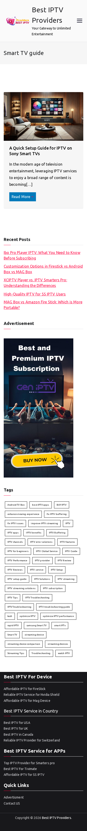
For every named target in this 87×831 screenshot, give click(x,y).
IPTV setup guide (17, 579)
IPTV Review (64, 560)
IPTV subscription (53, 588)
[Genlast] (38, 407)
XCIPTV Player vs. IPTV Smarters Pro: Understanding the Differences (35, 283)
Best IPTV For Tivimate (20, 769)
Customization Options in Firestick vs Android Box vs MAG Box (43, 269)
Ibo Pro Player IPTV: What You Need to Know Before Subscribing (42, 255)
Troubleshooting (41, 653)
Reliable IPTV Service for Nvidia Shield (31, 694)
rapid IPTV (13, 625)
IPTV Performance (17, 560)
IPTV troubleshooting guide (54, 607)
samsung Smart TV (36, 625)
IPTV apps (13, 532)
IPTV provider (42, 560)
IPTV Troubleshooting (37, 597)
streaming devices (58, 644)
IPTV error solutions (41, 542)
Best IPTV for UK (16, 728)
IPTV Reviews (15, 569)
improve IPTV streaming (44, 523)
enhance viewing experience (23, 514)
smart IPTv (60, 625)
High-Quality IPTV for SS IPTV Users (35, 294)
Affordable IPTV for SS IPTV (24, 774)
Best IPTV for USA (17, 723)
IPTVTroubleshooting (19, 607)
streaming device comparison (23, 644)
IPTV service (36, 569)
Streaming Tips (15, 653)
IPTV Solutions (42, 579)
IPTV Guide (71, 551)
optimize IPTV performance (58, 616)
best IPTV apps (40, 505)
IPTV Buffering (57, 532)
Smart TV (12, 634)
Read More (21, 197)
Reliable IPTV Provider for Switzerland (32, 740)
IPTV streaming (66, 579)
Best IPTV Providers (56, 818)
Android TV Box (16, 505)
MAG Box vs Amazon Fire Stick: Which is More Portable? (43, 305)
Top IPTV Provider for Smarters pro (29, 763)
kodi (9, 616)
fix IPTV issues (15, 523)
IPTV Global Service (47, 551)
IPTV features (67, 542)
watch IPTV (64, 653)
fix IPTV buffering (57, 514)
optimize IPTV (27, 616)
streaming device (34, 634)
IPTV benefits (33, 532)
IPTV (68, 523)
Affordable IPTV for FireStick (25, 689)
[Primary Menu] (79, 21)
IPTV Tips (12, 597)
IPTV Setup (57, 569)
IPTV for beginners (18, 551)
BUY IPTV (62, 505)
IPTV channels (15, 542)
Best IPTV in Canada (18, 734)
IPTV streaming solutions (21, 588)
